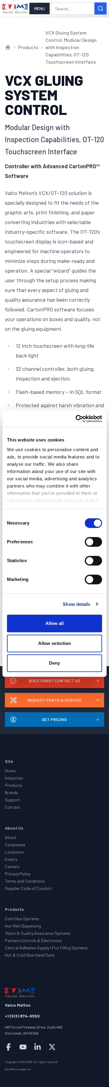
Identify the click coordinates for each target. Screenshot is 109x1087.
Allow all (54, 623)
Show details (76, 604)
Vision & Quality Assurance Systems (38, 933)
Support (12, 799)
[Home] (15, 8)
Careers (12, 866)
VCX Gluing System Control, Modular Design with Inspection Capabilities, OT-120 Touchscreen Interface (71, 47)
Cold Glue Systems (22, 918)
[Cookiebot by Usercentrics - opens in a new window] (77, 419)
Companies (15, 844)
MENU (39, 8)
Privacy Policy (17, 873)
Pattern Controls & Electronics (33, 940)
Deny (54, 663)
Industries (14, 777)
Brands (11, 792)
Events (11, 859)
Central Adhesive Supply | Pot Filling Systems (46, 947)
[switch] (93, 542)
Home (10, 770)
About (10, 837)
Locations (14, 851)
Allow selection (54, 643)
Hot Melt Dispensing (23, 925)
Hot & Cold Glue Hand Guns (29, 955)
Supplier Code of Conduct (28, 888)
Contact (12, 807)
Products (28, 47)
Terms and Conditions (25, 881)
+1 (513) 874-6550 (22, 1015)
